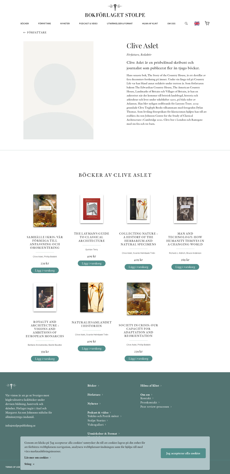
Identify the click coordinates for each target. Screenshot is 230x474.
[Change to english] (197, 23)
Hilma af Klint (150, 23)
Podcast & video (88, 23)
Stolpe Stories (96, 420)
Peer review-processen (181, 38)
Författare (44, 23)
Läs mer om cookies (36, 457)
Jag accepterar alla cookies (183, 453)
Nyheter (65, 23)
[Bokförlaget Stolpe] (115, 10)
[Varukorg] (207, 23)
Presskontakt (148, 402)
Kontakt (145, 398)
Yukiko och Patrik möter (103, 416)
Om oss (171, 23)
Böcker (25, 23)
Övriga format (115, 34)
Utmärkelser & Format (120, 23)
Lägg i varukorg (45, 270)
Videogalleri (86, 38)
